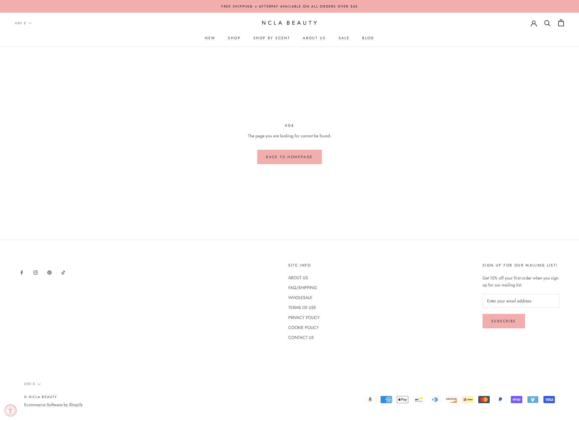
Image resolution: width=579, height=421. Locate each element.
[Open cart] (561, 22)
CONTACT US (301, 337)
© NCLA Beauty (40, 396)
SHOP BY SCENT (271, 38)
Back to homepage (289, 157)
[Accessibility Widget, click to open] (11, 410)
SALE (344, 38)
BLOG (368, 38)
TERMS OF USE (302, 308)
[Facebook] (22, 272)
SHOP (234, 38)
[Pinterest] (49, 272)
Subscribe (503, 321)
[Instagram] (35, 272)
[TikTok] (63, 272)
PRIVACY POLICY (304, 317)
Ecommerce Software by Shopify (53, 405)
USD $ (20, 23)
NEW (210, 38)
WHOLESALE (300, 298)
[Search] (547, 23)
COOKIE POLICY (303, 327)
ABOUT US (314, 38)
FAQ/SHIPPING (302, 288)
